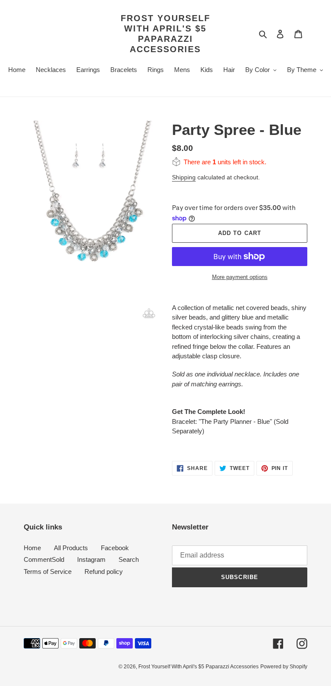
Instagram (91, 559)
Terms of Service (48, 571)
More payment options (240, 277)
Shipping (184, 177)
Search (129, 559)
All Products (71, 547)
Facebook (115, 547)
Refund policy (103, 571)
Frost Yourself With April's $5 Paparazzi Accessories (165, 33)
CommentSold (44, 559)
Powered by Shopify (283, 667)
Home (32, 547)
